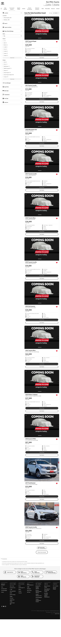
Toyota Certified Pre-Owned (38, 600)
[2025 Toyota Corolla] (41, 514)
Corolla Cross (12, 587)
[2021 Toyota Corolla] (41, 160)
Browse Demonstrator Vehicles (38, 591)
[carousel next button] (58, 28)
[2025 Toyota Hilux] (41, 204)
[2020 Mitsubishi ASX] (41, 116)
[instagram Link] (5, 606)
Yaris (2, 587)
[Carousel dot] (40, 126)
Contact (57, 8)
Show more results (42, 552)
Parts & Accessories (29, 8)
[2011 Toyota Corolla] (41, 72)
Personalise (47, 8)
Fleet (43, 8)
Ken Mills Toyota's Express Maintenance (46, 595)
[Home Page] (2, 3)
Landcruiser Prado (12, 600)
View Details (42, 57)
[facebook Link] (2, 606)
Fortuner (11, 598)
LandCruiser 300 (12, 603)
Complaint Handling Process (54, 610)
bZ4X (11, 592)
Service (23, 8)
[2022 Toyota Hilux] (41, 337)
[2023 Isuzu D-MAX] (41, 425)
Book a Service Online (47, 586)
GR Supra (29, 588)
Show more (12, 57)
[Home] (1, 8)
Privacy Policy (42, 610)
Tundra (19, 591)
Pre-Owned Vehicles (12, 8)
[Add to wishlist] (57, 42)
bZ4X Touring (12, 594)
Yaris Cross (12, 586)
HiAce (19, 589)
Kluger (11, 596)
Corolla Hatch (4, 588)
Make (4, 33)
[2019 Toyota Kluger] (41, 28)
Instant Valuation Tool (38, 595)
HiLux (19, 586)
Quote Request (39, 597)
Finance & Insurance (37, 8)
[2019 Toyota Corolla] (41, 249)
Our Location (55, 586)
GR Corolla (29, 590)
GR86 (28, 587)
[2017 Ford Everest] (41, 469)
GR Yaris (28, 592)
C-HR (11, 589)
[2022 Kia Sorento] (41, 293)
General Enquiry (54, 588)
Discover (53, 8)
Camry (2, 592)
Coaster (20, 592)
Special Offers (18, 8)
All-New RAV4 (13, 591)
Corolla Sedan (4, 590)
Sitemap (38, 610)
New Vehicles (5, 8)
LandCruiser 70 (21, 587)
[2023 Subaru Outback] (41, 381)
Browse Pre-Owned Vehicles (38, 587)
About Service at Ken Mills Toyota (47, 590)
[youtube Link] (3, 606)
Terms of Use (47, 610)
